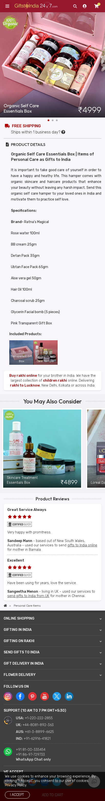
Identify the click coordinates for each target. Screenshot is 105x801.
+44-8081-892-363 (38, 725)
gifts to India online (82, 545)
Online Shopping (19, 618)
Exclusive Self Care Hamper (45, 358)
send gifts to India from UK (28, 596)
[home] (5, 605)
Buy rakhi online (23, 376)
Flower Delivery (20, 675)
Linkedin (69, 696)
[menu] (7, 6)
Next (101, 65)
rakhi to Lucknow (25, 385)
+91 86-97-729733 (30, 755)
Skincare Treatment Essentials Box (22, 480)
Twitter (56, 696)
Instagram (8, 696)
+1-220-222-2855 (39, 718)
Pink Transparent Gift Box (21, 356)
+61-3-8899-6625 (39, 732)
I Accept (17, 795)
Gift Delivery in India (24, 663)
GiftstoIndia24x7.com (36, 6)
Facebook (20, 696)
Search (75, 6)
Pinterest (32, 696)
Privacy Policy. (16, 785)
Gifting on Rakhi (19, 641)
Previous (3, 449)
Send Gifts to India (22, 652)
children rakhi (55, 380)
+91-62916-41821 (37, 739)
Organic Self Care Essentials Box (21, 108)
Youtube (44, 696)
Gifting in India (18, 630)
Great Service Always (26, 509)
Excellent (15, 560)
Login (85, 6)
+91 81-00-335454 (30, 750)
